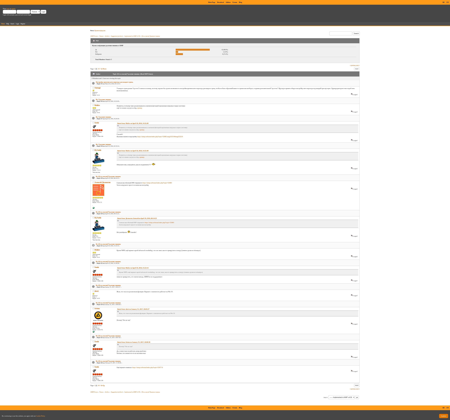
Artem (97, 309)
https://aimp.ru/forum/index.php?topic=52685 (157, 183)
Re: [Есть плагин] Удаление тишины (108, 176)
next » (358, 65)
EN (448, 2)
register (13, 8)
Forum (234, 2)
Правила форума (99, 30)
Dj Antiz (98, 150)
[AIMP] (93, 332)
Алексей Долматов (103, 182)
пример (139, 108)
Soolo (97, 123)
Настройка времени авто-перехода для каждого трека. (114, 82)
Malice (97, 105)
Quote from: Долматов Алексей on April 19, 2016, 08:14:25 (137, 218)
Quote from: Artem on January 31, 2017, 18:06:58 (133, 342)
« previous (353, 65)
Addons (228, 2)
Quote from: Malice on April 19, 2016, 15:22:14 (132, 268)
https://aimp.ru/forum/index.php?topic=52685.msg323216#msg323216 (160, 136)
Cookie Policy (40, 416)
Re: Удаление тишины (103, 99)
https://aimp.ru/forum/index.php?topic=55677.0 (147, 367)
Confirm (443, 416)
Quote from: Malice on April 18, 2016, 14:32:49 (132, 123)
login (8, 8)
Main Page (211, 2)
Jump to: (326, 397)
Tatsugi (97, 88)
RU (444, 2)
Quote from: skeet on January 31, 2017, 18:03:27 (133, 309)
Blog (240, 2)
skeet (97, 291)
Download (220, 2)
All (99, 69)
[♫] (93, 208)
